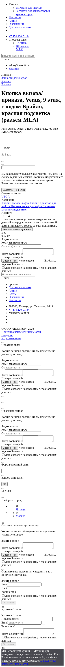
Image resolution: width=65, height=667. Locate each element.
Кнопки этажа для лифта (26, 206)
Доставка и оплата (20, 27)
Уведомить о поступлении (17, 229)
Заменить (17, 264)
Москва (20, 515)
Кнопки (6, 81)
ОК (4, 484)
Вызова (6, 84)
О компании (16, 23)
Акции (13, 20)
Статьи (13, 293)
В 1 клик (20, 190)
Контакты (15, 17)
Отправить (8, 602)
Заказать (8, 190)
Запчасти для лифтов (29, 7)
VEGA (5, 196)
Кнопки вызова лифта (15, 203)
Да (42, 660)
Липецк (20, 509)
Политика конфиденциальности (21, 331)
